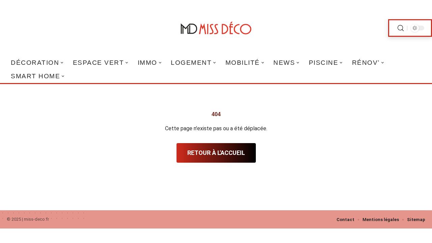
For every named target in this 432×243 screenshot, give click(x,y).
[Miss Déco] (216, 28)
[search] (401, 28)
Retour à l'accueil (216, 152)
